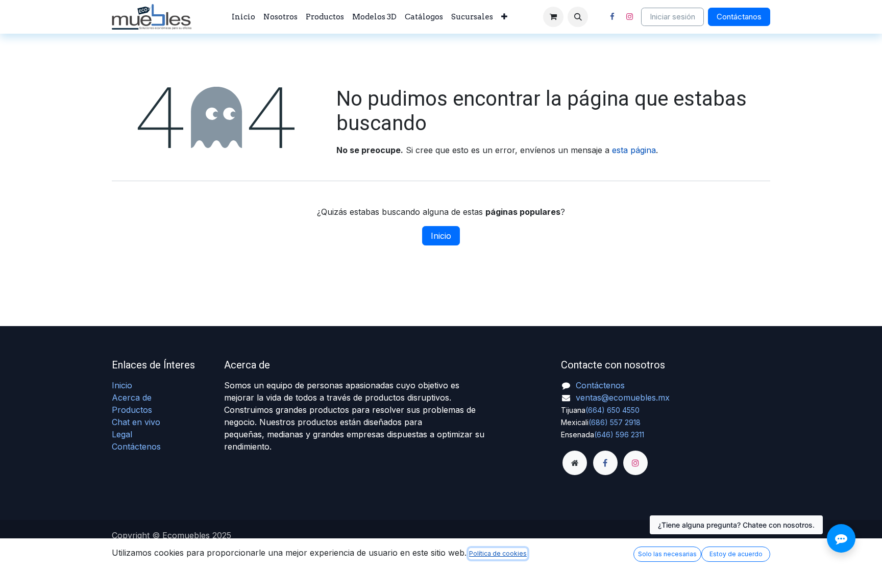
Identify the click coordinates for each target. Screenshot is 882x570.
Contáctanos (739, 16)
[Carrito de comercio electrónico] (553, 17)
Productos (132, 410)
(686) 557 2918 (615, 422)
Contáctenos (136, 446)
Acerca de (132, 397)
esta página (634, 150)
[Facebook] (612, 16)
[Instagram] (629, 16)
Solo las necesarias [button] (667, 554)
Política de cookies (498, 553)
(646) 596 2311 (619, 434)
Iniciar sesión (672, 16)
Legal (122, 434)
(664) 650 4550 (612, 410)
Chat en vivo (136, 422)
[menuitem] (243, 17)
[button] (578, 17)
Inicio (441, 236)
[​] (574, 463)
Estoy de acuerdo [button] (736, 554)
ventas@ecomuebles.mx (623, 397)
